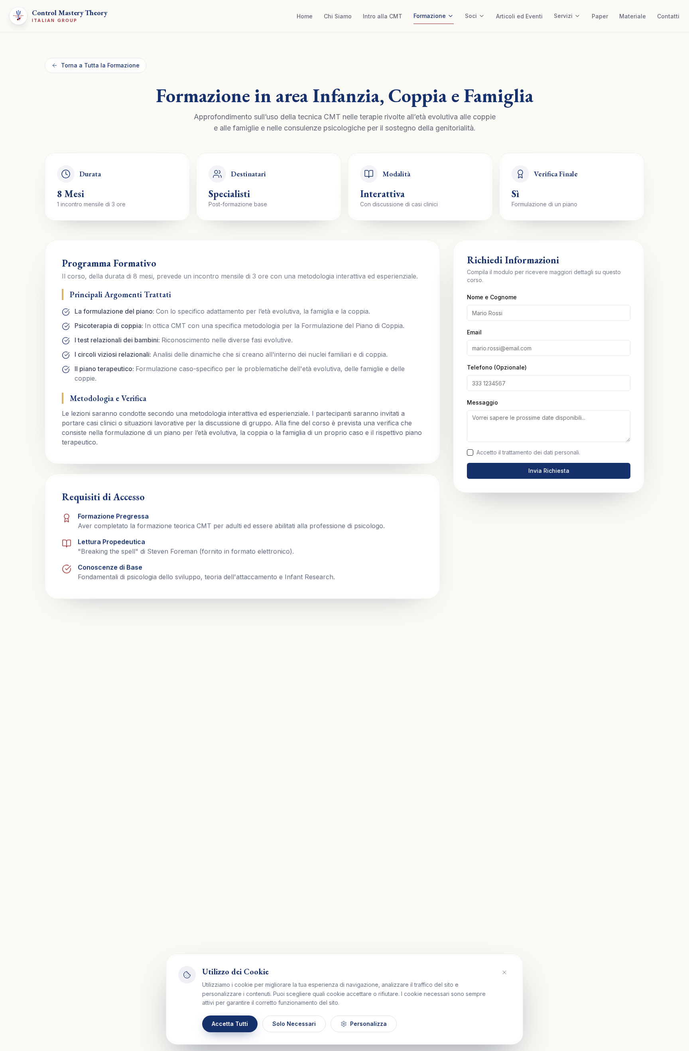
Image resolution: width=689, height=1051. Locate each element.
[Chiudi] (504, 972)
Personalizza (368, 1023)
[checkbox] (470, 452)
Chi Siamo (338, 16)
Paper (600, 16)
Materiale (632, 16)
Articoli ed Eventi (519, 16)
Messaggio (482, 402)
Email (474, 332)
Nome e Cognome (492, 297)
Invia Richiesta (548, 470)
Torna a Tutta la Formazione (100, 65)
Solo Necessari (294, 1023)
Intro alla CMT (382, 16)
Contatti (668, 16)
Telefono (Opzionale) (497, 367)
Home (305, 16)
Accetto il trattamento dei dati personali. (528, 452)
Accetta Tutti (230, 1023)
